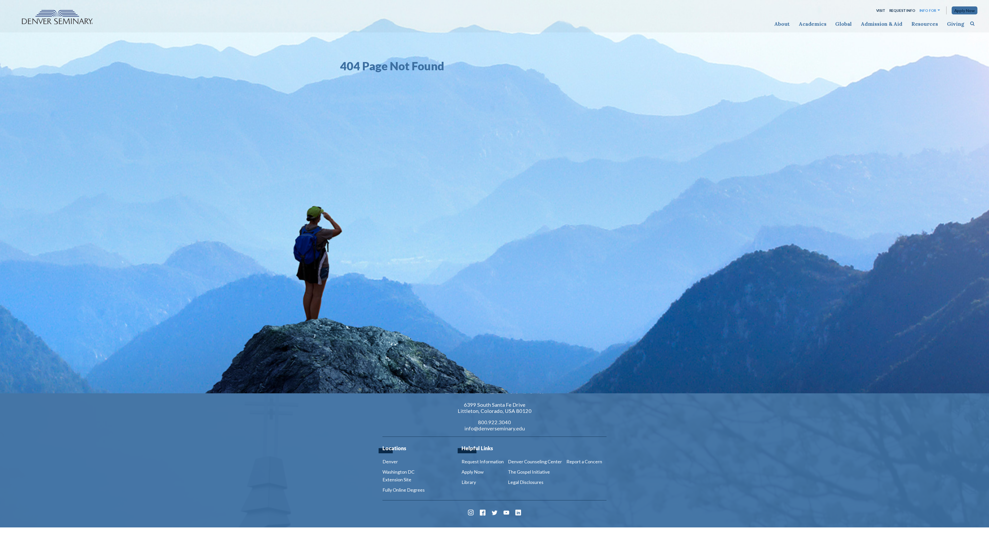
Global (843, 24)
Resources (924, 24)
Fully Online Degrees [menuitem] (403, 490)
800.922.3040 (494, 422)
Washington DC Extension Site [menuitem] (398, 475)
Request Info (902, 10)
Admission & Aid (881, 24)
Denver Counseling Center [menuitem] (535, 461)
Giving (955, 24)
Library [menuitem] (469, 482)
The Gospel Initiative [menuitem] (529, 472)
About (782, 24)
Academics (812, 24)
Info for (927, 10)
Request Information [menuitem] (483, 461)
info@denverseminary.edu (494, 428)
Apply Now (964, 10)
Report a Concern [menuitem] (584, 461)
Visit (880, 10)
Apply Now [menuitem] (473, 472)
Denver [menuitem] (390, 461)
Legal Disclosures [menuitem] (525, 482)
